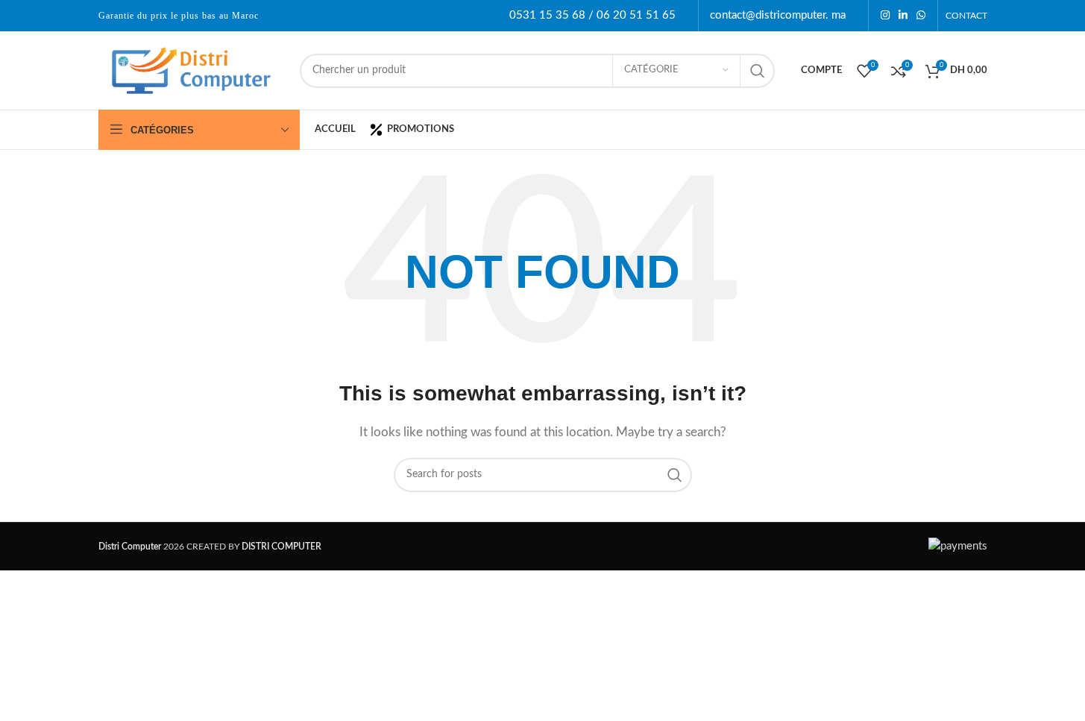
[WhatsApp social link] (921, 15)
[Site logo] (191, 69)
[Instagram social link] (885, 15)
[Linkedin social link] (903, 15)
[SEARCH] (757, 71)
